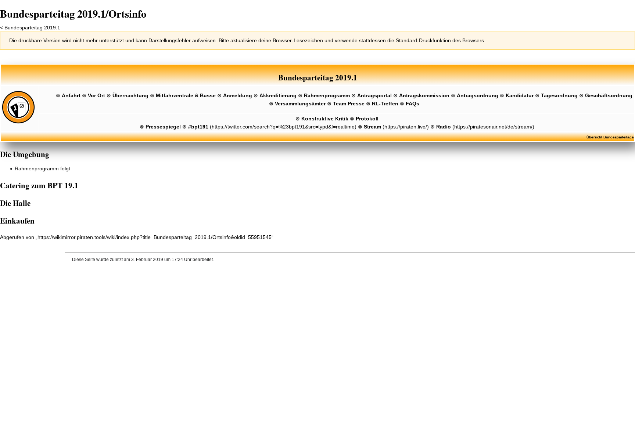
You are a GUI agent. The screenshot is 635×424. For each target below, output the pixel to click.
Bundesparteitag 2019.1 (32, 27)
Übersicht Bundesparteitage (610, 137)
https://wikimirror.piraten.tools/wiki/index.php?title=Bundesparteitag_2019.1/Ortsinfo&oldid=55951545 (154, 237)
